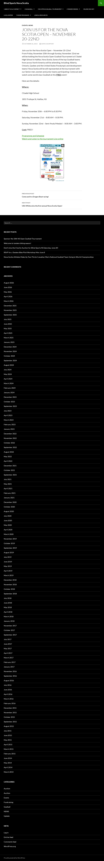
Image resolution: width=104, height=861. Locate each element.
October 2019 (9, 543)
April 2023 (8, 415)
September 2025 (10, 315)
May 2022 (8, 456)
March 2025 (8, 338)
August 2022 (9, 452)
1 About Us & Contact (12, 9)
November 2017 (10, 626)
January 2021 (9, 498)
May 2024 (8, 374)
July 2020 (7, 516)
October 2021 (9, 470)
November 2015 (10, 712)
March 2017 (8, 658)
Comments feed (10, 842)
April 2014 (8, 767)
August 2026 (9, 283)
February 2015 (9, 754)
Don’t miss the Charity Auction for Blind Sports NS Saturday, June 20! (31, 248)
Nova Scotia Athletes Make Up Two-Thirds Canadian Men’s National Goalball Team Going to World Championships (49, 257)
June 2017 (8, 644)
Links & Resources (41, 15)
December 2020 (10, 502)
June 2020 (8, 520)
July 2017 (7, 639)
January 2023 (9, 429)
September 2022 (10, 447)
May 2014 (8, 763)
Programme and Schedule (33, 135)
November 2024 (10, 351)
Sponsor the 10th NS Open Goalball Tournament (23, 239)
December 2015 (10, 708)
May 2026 (8, 292)
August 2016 (9, 680)
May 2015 (8, 740)
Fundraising (8, 802)
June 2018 (8, 603)
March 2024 (8, 383)
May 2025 (8, 328)
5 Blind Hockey (88, 9)
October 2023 (9, 402)
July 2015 (7, 731)
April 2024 (8, 379)
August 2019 (9, 552)
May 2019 (8, 566)
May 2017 (8, 648)
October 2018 (9, 589)
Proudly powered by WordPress (14, 858)
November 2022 (10, 438)
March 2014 (8, 772)
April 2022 (8, 461)
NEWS (30, 25)
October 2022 (9, 443)
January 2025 (9, 342)
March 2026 (8, 301)
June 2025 (8, 324)
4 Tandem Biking (72, 9)
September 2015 (10, 722)
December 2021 (10, 466)
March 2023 (8, 420)
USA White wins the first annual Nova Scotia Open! (42, 204)
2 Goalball (29, 9)
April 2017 (8, 653)
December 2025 (10, 306)
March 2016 (8, 699)
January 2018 (9, 621)
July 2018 (7, 598)
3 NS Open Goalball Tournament (50, 9)
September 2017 (10, 635)
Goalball (7, 807)
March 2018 (8, 616)
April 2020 (8, 530)
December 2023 (10, 397)
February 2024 (9, 388)
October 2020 (9, 507)
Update (7, 816)
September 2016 (10, 676)
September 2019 (10, 548)
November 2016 (10, 671)
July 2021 (7, 479)
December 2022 (10, 434)
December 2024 (10, 347)
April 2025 (8, 333)
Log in (6, 833)
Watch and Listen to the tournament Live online (42, 139)
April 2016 (8, 694)
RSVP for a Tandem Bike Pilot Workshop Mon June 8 (24, 252)
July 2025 (7, 319)
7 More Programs (22, 15)
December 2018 (10, 580)
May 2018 (8, 607)
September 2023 (10, 406)
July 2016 (7, 685)
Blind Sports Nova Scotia (16, 3)
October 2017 (9, 630)
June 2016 (8, 690)
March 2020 (8, 534)
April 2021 (8, 488)
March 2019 (8, 575)
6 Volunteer (8, 15)
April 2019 (8, 571)
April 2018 (8, 612)
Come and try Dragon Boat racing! (35, 195)
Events (25, 25)
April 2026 (8, 296)
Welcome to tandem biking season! (17, 243)
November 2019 (10, 539)
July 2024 (7, 370)
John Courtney (47, 44)
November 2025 (10, 310)
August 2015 (9, 726)
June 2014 (8, 758)
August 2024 (9, 365)
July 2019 (7, 557)
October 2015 (9, 717)
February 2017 (9, 662)
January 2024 (9, 392)
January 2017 (9, 667)
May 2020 (8, 525)
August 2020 (9, 511)
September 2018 (10, 594)
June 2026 (8, 287)
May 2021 (8, 484)
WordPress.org (10, 846)
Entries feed (8, 837)
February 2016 (9, 703)
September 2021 (10, 475)
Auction (7, 788)
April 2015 (8, 744)
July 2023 (7, 411)
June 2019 (8, 562)
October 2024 (9, 356)
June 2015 (8, 735)
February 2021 (9, 493)
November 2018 (10, 584)
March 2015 (8, 749)
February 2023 (9, 424)
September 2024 (10, 360)
